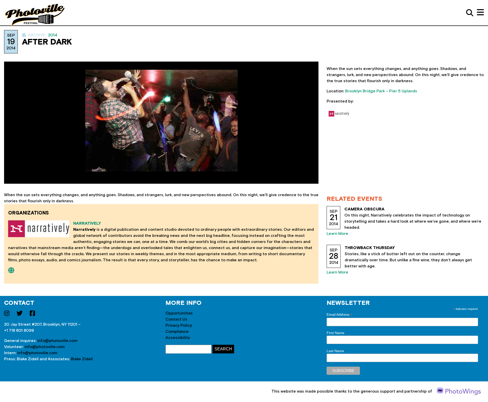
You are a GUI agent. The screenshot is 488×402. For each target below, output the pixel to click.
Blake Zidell (82, 359)
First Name (335, 333)
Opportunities (179, 313)
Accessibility (177, 338)
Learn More (337, 234)
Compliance (177, 331)
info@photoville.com (57, 341)
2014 (52, 35)
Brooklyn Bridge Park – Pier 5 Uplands (381, 91)
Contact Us (176, 319)
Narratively (87, 223)
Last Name (335, 351)
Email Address (340, 314)
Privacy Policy (178, 325)
